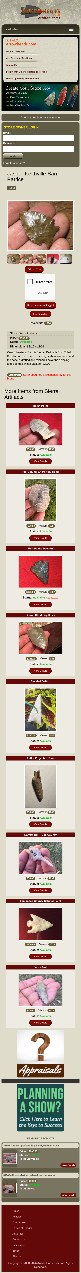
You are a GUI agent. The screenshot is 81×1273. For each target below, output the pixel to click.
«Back (11, 188)
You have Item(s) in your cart (40, 117)
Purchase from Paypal (40, 305)
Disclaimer (18, 1245)
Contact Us (11, 65)
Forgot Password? (14, 162)
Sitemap (17, 1256)
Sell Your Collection (15, 51)
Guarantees (19, 1222)
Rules (15, 1211)
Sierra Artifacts (28, 333)
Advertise (18, 1233)
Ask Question (40, 314)
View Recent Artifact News (19, 58)
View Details (40, 461)
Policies (16, 1216)
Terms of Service (22, 1228)
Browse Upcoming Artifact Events (22, 78)
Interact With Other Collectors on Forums (26, 72)
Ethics (16, 1250)
